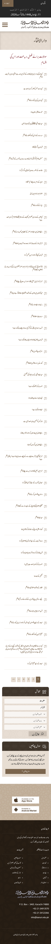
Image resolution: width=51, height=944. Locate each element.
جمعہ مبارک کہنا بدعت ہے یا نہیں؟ (33, 564)
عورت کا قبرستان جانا (36, 112)
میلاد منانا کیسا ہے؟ (37, 409)
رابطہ (19, 878)
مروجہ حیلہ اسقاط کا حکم (36, 316)
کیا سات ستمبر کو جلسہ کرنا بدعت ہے (33, 88)
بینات (44, 873)
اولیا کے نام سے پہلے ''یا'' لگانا (34, 182)
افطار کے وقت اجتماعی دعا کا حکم (33, 587)
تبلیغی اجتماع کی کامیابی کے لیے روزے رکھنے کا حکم (29, 506)
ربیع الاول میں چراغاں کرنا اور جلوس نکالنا (31, 433)
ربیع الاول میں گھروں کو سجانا (34, 444)
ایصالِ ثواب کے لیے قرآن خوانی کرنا (32, 482)
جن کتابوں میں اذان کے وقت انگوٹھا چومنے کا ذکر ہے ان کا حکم (26, 293)
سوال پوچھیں (26, 771)
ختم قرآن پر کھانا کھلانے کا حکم (34, 634)
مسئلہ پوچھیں (17, 858)
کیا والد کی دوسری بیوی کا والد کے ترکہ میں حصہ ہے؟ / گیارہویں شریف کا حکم (23, 76)
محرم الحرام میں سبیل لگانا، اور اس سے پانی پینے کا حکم (28, 281)
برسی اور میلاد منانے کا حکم (35, 304)
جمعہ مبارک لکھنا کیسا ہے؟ (35, 386)
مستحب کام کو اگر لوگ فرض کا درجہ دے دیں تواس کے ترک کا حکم (25, 158)
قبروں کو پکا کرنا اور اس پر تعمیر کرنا (33, 255)
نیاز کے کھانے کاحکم (36, 205)
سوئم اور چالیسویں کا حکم (36, 351)
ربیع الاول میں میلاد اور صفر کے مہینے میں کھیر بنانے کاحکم (27, 231)
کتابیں (44, 878)
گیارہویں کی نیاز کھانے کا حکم (34, 100)
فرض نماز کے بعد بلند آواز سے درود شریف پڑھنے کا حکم (27, 243)
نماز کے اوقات (16, 873)
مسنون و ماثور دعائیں (15, 868)
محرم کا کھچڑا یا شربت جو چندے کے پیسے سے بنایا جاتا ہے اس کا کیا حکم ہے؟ (24, 458)
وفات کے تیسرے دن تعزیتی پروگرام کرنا (31, 170)
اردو (7, 3)
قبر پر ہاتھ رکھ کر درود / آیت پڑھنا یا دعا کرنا (31, 552)
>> (13, 679)
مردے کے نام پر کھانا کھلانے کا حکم (32, 135)
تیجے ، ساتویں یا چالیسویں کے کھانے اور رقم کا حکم (29, 599)
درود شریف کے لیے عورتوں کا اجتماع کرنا (30, 541)
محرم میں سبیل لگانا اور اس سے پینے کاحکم (31, 471)
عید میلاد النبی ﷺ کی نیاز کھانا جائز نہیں (32, 123)
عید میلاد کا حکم (38, 517)
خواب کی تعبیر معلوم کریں (14, 863)
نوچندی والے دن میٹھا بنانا (35, 398)
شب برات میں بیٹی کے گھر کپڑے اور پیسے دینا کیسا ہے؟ (27, 328)
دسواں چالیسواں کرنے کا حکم (34, 494)
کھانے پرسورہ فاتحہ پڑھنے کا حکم (34, 363)
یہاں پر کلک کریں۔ (35, 842)
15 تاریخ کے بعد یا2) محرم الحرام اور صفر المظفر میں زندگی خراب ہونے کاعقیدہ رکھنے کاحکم (23, 268)
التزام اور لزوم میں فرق (36, 193)
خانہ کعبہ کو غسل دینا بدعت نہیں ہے (32, 421)
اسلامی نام (43, 883)
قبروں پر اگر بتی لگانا (37, 147)
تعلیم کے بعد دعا (38, 576)
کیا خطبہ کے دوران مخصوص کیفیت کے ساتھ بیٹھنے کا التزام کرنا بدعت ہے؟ (24, 219)
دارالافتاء (44, 868)
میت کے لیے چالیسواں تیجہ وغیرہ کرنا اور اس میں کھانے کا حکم (25, 622)
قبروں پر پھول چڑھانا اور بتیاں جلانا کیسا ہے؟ (30, 339)
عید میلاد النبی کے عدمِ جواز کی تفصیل (33, 374)
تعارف (44, 863)
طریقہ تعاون (17, 883)
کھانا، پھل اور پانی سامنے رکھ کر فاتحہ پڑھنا (31, 529)
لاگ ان (43, 3)
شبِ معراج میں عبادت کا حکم (34, 611)
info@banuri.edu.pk (40, 917)
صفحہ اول (44, 858)
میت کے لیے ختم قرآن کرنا (34, 663)
